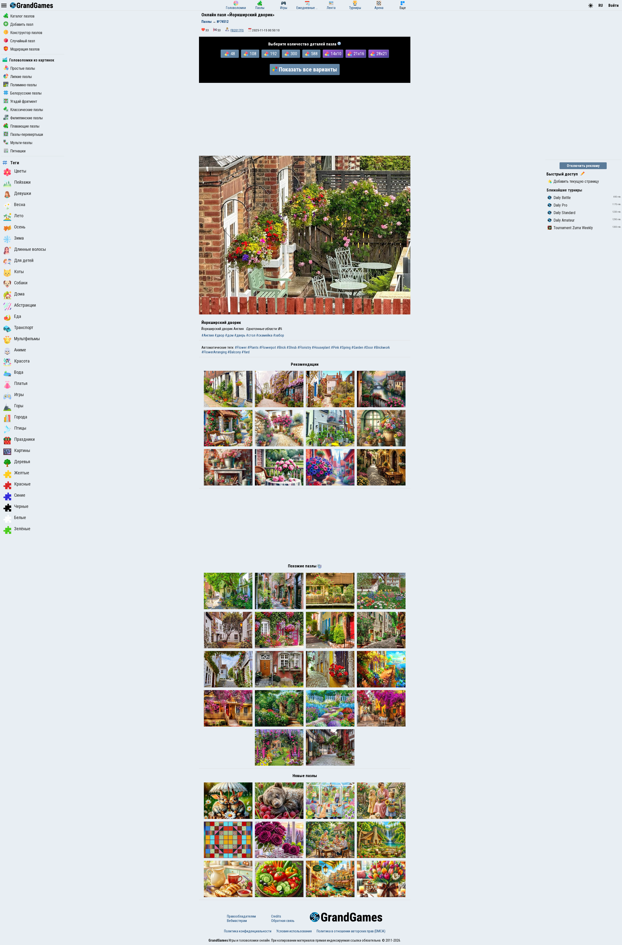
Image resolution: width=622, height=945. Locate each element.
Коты (19, 271)
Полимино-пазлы (23, 85)
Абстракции (25, 305)
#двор (219, 335)
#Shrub (291, 347)
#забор (278, 335)
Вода (18, 372)
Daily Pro (560, 205)
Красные (22, 484)
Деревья (22, 461)
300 (294, 53)
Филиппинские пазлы (26, 118)
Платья (20, 383)
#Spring (345, 347)
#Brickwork (382, 347)
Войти (613, 5)
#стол (250, 335)
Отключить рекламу (583, 166)
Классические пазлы (26, 109)
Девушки (22, 193)
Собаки (20, 283)
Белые (20, 517)
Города (20, 417)
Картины (22, 450)
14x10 (336, 53)
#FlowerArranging (214, 352)
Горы (18, 405)
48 (233, 53)
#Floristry (304, 347)
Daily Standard (564, 212)
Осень (19, 227)
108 (253, 53)
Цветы (20, 171)
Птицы (20, 428)
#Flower (241, 347)
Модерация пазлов (25, 49)
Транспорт (23, 327)
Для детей (24, 260)
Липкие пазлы (21, 76)
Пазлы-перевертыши (26, 134)
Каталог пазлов (22, 16)
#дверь (239, 335)
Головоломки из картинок (31, 60)
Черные (21, 506)
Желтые (21, 473)
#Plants (253, 347)
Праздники (24, 439)
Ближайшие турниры (564, 190)
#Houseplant (321, 347)
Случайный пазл (22, 41)
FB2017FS (237, 30)
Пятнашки (18, 151)
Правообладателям (241, 916)
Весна (19, 204)
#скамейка (264, 335)
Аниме (20, 350)
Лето (18, 215)
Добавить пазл (21, 24)
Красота (22, 361)
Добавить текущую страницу (576, 181)
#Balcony (234, 352)
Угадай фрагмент (23, 101)
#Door (368, 347)
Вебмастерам (237, 921)
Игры (19, 394)
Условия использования (294, 931)
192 (273, 53)
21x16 (359, 53)
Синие (19, 495)
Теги (14, 162)
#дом (229, 335)
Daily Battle (562, 197)
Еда (17, 316)
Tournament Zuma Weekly (573, 227)
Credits (276, 916)
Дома (19, 294)
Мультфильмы (27, 338)
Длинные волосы (30, 249)
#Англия (207, 335)
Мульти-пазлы (21, 142)
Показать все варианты (308, 69)
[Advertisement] (304, 119)
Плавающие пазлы (24, 126)
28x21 (381, 53)
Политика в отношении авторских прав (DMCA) (351, 931)
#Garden (357, 347)
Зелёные (22, 528)
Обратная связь (282, 921)
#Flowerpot (267, 347)
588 (314, 53)
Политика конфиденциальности (247, 931)
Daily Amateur (564, 220)
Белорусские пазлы (26, 93)
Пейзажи (22, 182)
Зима (19, 238)
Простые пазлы (22, 68)
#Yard (246, 352)
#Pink (335, 347)
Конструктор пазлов (26, 32)
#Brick (281, 347)
